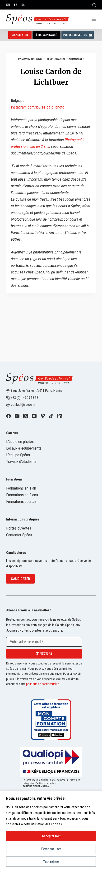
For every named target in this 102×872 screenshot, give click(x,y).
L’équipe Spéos (18, 454)
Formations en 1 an (21, 488)
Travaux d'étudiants (21, 461)
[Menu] (94, 19)
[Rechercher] (94, 5)
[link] (8, 416)
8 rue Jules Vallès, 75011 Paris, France (36, 390)
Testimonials (75, 59)
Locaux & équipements (24, 448)
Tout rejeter (51, 862)
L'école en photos (20, 441)
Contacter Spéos (19, 534)
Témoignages (56, 59)
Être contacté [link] (46, 35)
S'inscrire (44, 653)
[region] (51, 831)
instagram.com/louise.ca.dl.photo (37, 107)
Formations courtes (21, 501)
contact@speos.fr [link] (23, 404)
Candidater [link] (20, 35)
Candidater (20, 579)
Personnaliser (51, 849)
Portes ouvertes (75, 35)
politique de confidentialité (42, 684)
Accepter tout (51, 836)
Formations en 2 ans (22, 494)
